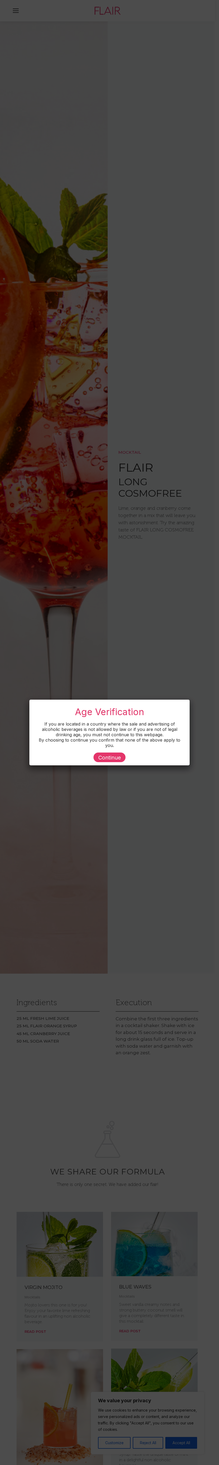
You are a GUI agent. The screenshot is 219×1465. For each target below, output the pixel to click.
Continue (109, 757)
